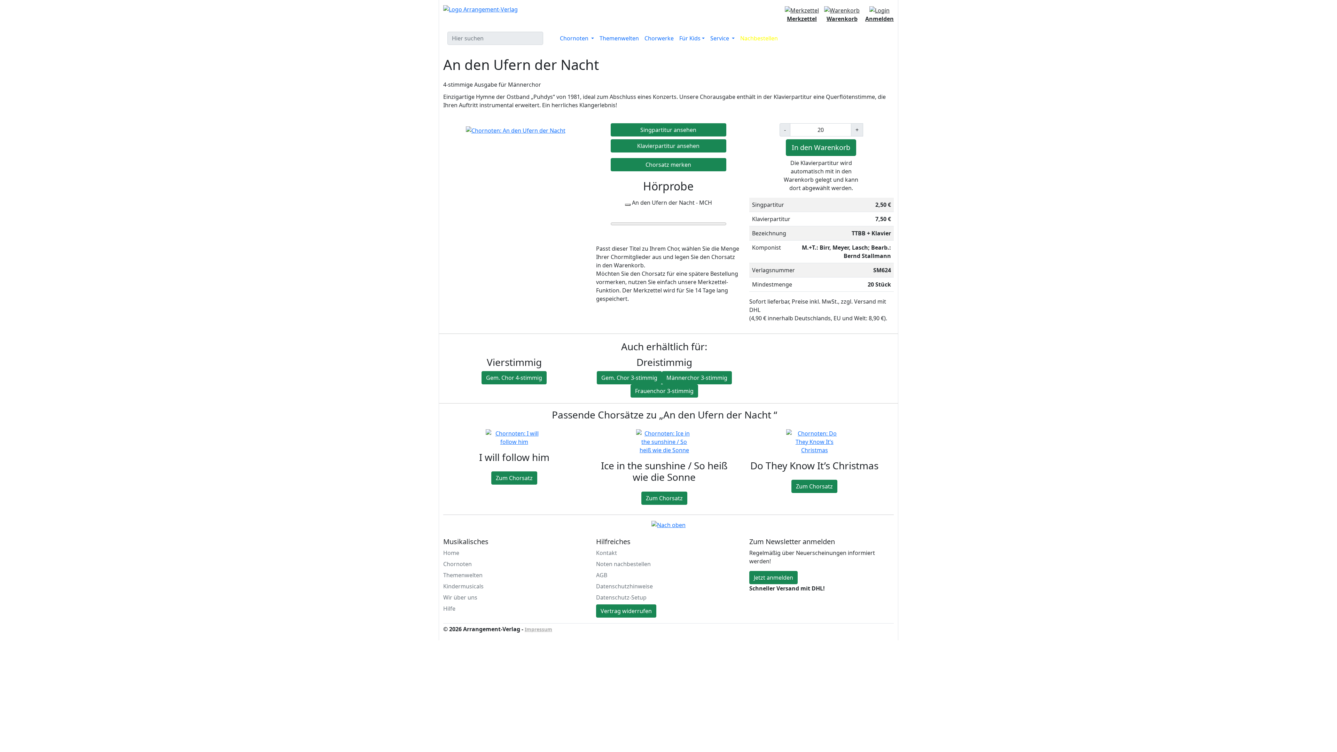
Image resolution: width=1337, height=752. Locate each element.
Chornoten (457, 564)
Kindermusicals (463, 586)
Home (451, 553)
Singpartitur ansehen (668, 130)
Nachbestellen (759, 38)
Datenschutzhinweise (624, 586)
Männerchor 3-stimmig (696, 378)
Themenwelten (619, 38)
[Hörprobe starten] (628, 205)
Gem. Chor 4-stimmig (514, 378)
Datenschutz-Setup (621, 597)
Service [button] (720, 38)
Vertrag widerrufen (626, 611)
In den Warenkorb (821, 147)
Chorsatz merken (668, 165)
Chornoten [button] (575, 38)
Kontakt (606, 553)
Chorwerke (659, 38)
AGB (601, 575)
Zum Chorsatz (514, 478)
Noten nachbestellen (623, 564)
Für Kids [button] (690, 38)
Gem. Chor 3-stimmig (629, 378)
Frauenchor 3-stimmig (664, 391)
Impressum (538, 629)
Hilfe (449, 608)
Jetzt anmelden (773, 577)
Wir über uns (460, 597)
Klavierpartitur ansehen (668, 146)
